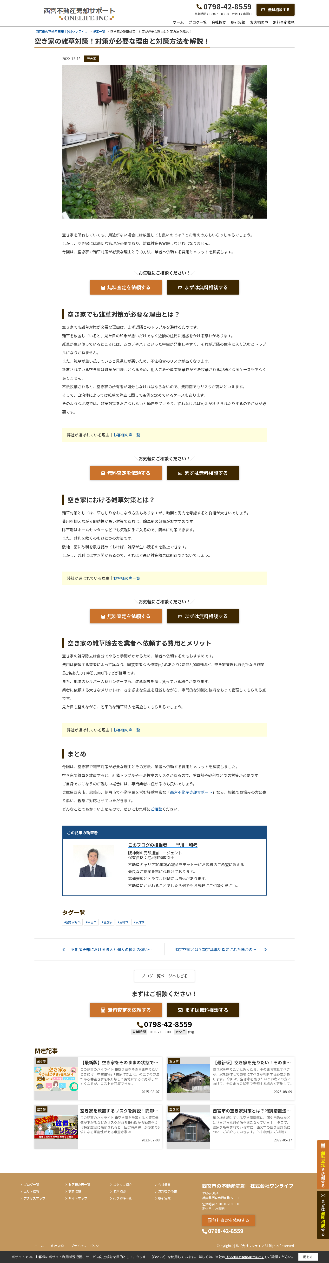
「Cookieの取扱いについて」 (244, 1257)
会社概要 (218, 22)
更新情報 (74, 1191)
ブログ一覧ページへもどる (164, 976)
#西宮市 (91, 922)
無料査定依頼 (284, 22)
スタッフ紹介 (122, 1184)
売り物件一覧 (122, 1198)
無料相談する (278, 9)
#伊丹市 (139, 922)
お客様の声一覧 (126, 435)
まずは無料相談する (206, 287)
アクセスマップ (34, 1198)
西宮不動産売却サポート (191, 792)
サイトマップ (77, 1198)
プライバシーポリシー (86, 1245)
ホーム (178, 22)
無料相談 (119, 1191)
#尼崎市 (123, 922)
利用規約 (57, 1245)
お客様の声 (259, 22)
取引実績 (238, 22)
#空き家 (107, 922)
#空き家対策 (72, 922)
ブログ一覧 (198, 22)
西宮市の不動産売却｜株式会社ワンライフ (248, 1185)
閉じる (308, 1257)
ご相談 (156, 809)
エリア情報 (31, 1191)
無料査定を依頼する (129, 287)
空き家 (91, 58)
